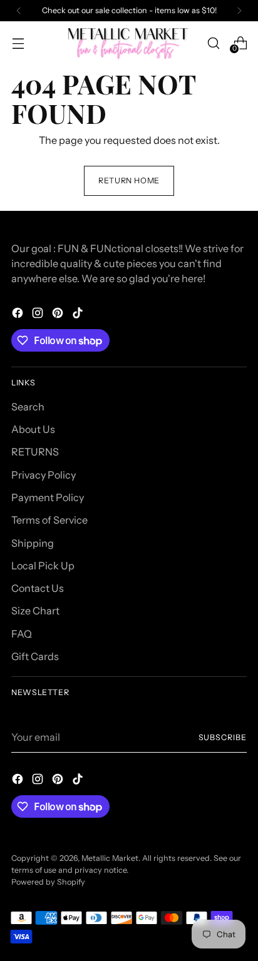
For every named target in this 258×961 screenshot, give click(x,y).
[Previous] (19, 10)
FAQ (21, 634)
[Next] (239, 10)
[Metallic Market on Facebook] (18, 315)
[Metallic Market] (129, 42)
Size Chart (35, 610)
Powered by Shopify (48, 882)
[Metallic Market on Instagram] (38, 315)
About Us (33, 429)
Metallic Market (109, 858)
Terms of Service (49, 520)
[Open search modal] (213, 43)
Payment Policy (47, 497)
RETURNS (35, 451)
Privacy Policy (43, 475)
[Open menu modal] (18, 43)
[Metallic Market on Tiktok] (78, 315)
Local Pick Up (43, 565)
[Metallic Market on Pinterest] (58, 315)
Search (27, 406)
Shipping (32, 543)
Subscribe (223, 737)
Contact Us (37, 588)
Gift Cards (35, 656)
